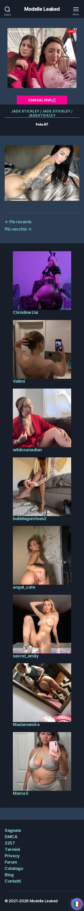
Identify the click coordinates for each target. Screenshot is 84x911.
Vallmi (19, 381)
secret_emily (25, 655)
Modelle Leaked (42, 9)
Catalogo (14, 868)
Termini (12, 849)
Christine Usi (25, 312)
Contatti (13, 881)
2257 (10, 843)
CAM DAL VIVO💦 (42, 100)
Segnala (13, 830)
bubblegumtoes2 (29, 518)
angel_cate (24, 587)
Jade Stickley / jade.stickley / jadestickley (42, 113)
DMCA (11, 836)
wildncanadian (27, 449)
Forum (11, 862)
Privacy (12, 855)
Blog (9, 874)
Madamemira (26, 724)
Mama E (20, 793)
